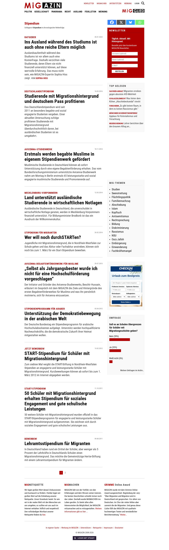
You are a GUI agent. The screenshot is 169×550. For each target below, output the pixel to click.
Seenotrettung (119, 193)
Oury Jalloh (118, 239)
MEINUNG (103, 11)
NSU (114, 235)
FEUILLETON (90, 11)
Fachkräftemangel (122, 250)
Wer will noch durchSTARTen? (52, 237)
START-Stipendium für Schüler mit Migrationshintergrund (57, 356)
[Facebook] (112, 22)
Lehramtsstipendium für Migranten (57, 443)
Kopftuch (117, 212)
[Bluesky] (130, 22)
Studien (116, 189)
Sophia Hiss (42, 78)
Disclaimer (119, 528)
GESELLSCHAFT (41, 11)
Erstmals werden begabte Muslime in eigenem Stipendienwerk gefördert (59, 156)
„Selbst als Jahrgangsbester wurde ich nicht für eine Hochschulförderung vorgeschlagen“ (60, 274)
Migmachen (101, 3)
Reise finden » (126, 302)
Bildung (116, 224)
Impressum (108, 528)
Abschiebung (119, 204)
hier (43, 514)
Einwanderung (119, 247)
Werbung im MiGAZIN (69, 528)
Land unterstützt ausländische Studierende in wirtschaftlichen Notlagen (63, 200)
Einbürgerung (119, 243)
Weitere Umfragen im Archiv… (132, 370)
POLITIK (28, 11)
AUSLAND (77, 11)
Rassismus (118, 231)
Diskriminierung (120, 227)
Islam (115, 208)
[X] (121, 22)
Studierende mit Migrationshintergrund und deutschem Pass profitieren (61, 98)
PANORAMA (56, 11)
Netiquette (97, 528)
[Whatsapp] (139, 22)
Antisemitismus (120, 216)
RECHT (68, 11)
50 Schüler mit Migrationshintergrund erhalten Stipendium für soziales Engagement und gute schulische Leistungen (60, 401)
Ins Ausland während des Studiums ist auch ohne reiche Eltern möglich (60, 44)
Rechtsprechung (120, 220)
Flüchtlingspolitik (121, 197)
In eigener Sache (52, 528)
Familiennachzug (121, 200)
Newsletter (89, 3)
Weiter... (123, 514)
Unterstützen (115, 3)
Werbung (128, 3)
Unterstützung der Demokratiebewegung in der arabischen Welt (62, 316)
